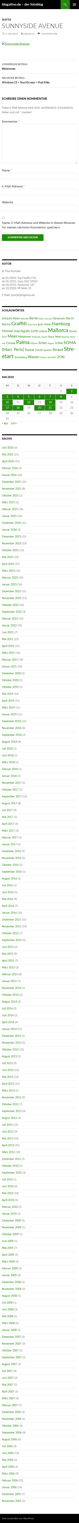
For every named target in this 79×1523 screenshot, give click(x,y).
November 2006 (11, 1419)
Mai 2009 (7, 1248)
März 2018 (8, 762)
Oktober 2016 (10, 865)
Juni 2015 (8, 947)
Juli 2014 (7, 1008)
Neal (58, 337)
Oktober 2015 (10, 933)
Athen (16, 318)
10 (7, 402)
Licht (34, 331)
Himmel (7, 331)
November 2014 (11, 988)
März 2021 (8, 653)
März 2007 (8, 1398)
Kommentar (11, 121)
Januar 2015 (9, 981)
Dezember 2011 (11, 1159)
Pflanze (34, 343)
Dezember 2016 (11, 851)
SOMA (59, 343)
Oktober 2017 (10, 789)
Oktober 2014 (10, 995)
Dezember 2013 (11, 1036)
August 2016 (9, 878)
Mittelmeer (24, 336)
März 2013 (8, 1090)
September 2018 (12, 735)
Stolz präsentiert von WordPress (18, 1518)
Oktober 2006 (10, 1426)
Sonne (29, 349)
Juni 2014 (8, 1015)
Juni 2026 (8, 447)
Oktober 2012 (10, 1104)
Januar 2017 (9, 844)
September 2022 (12, 612)
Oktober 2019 (10, 687)
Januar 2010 (9, 1214)
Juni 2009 (8, 1241)
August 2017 (9, 803)
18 (18, 408)
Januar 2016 (9, 913)
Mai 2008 (7, 1316)
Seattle (6, 20)
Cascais (48, 318)
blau (41, 318)
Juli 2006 (7, 1446)
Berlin (33, 318)
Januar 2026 (9, 475)
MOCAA (36, 337)
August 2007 (9, 1364)
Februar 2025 (10, 509)
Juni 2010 (8, 1186)
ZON (61, 357)
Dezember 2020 (11, 673)
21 (50, 408)
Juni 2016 (8, 892)
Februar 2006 (10, 1480)
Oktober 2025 (10, 495)
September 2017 (12, 796)
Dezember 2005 (11, 1494)
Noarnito (65, 337)
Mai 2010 (7, 1193)
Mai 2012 (7, 1138)
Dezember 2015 (11, 919)
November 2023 (11, 543)
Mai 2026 (7, 454)
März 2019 (8, 707)
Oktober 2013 (10, 1049)
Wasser (34, 357)
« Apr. (5, 423)
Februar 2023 (10, 577)
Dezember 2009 (11, 1220)
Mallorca (58, 330)
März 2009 (8, 1261)
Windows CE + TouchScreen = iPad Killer (26, 80)
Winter (43, 357)
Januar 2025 (9, 516)
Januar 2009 (9, 1275)
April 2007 (8, 1391)
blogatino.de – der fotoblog (22, 4)
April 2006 (8, 1467)
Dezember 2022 (11, 591)
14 (50, 402)
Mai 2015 (7, 954)
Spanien (47, 350)
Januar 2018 (9, 776)
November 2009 (11, 1227)
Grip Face (32, 324)
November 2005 (11, 1501)
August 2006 (9, 1439)
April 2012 (8, 1145)
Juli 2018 (7, 748)
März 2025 (8, 502)
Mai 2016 (7, 899)
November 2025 (11, 489)
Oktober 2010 (10, 1166)
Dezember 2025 (11, 482)
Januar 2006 (9, 1487)
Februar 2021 (10, 660)
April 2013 (8, 1084)
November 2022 (11, 598)
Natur (51, 337)
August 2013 (9, 1056)
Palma (23, 342)
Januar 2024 (9, 530)
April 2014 (8, 1022)
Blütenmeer (15, 66)
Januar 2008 (9, 1330)
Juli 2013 (7, 1063)
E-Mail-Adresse (13, 186)
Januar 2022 (9, 625)
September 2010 (12, 1173)
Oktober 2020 (10, 680)
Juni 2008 (8, 1309)
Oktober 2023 (10, 550)
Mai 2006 (7, 1460)
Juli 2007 (7, 1371)
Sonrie (39, 350)
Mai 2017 (7, 817)
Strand (58, 350)
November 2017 (11, 783)
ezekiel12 (29, 34)
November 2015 (11, 926)
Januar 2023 (9, 584)
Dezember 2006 (11, 1412)
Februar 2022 (10, 618)
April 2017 (8, 824)
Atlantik (25, 318)
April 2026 (8, 461)
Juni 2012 (8, 1131)
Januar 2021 (9, 666)
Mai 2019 (7, 694)
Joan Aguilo (22, 331)
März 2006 (8, 1473)
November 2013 (11, 1043)
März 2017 (8, 831)
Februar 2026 (10, 468)
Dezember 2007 (11, 1337)
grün (40, 324)
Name (7, 170)
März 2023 (8, 571)
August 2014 (9, 1002)
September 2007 (12, 1357)
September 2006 (12, 1432)
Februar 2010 (10, 1207)
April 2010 (8, 1200)
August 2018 (9, 742)
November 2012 (11, 1097)
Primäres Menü (74, 4)
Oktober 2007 (10, 1350)
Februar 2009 (10, 1268)
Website (7, 202)
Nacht (44, 337)
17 (7, 408)
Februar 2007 (10, 1405)
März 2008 (8, 1323)
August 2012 (9, 1118)
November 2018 (11, 728)
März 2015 (8, 967)
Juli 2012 (7, 1125)
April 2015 (8, 960)
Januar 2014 (9, 1029)
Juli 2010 (7, 1179)
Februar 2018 (10, 769)
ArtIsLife (7, 318)
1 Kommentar (49, 34)
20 (39, 408)
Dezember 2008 (11, 1282)
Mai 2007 (7, 1385)
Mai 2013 (7, 1077)
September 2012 (12, 1111)
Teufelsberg (20, 357)
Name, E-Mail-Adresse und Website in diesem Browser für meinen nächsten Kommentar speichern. (38, 225)
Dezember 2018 (11, 721)
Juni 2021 (8, 632)
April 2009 (8, 1255)
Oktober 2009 (10, 1234)
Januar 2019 (9, 714)
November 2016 (11, 858)
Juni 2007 (8, 1378)
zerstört (52, 357)
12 (28, 402)
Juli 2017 (7, 810)
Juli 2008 (7, 1302)
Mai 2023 (7, 557)
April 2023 (8, 564)
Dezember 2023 (11, 536)
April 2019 (8, 701)
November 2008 (11, 1289)
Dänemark (59, 318)
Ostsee (10, 343)
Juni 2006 (8, 1453)
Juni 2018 (8, 755)
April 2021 (8, 646)
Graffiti (19, 323)
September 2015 (12, 940)
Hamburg (61, 324)
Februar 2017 (10, 837)
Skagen (50, 343)
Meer (12, 336)
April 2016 (8, 906)
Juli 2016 (7, 885)
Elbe (68, 318)
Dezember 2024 (11, 523)
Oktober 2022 (10, 605)
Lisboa (43, 331)
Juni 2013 (8, 1070)
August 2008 (9, 1296)
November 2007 (11, 1344)
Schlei (42, 343)
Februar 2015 (10, 974)
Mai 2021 (7, 639)
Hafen (47, 324)
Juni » (14, 423)
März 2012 (8, 1152)
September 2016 (12, 872)
